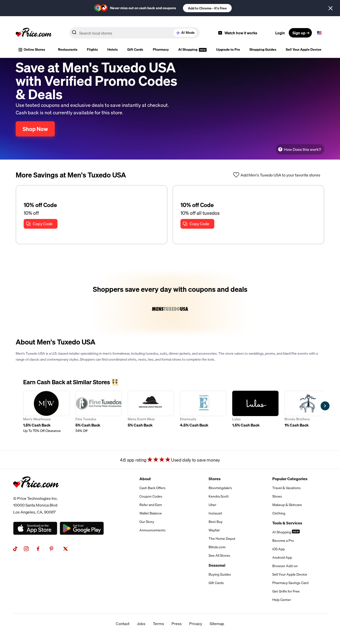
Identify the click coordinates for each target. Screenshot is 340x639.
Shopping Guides (262, 49)
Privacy (195, 624)
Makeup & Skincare (287, 505)
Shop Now (35, 129)
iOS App (278, 549)
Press (176, 624)
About (145, 478)
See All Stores (219, 555)
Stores (215, 478)
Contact (122, 624)
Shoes (277, 496)
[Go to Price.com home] (34, 33)
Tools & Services (287, 523)
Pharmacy (161, 49)
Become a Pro (283, 540)
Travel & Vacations (286, 488)
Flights (92, 49)
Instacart (215, 513)
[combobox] (134, 33)
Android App (282, 557)
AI (188, 32)
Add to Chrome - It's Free (207, 8)
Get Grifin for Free (286, 591)
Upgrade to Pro (228, 49)
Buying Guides (220, 574)
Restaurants (67, 49)
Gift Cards (135, 49)
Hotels (112, 49)
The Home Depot (222, 538)
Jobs (141, 624)
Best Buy (216, 521)
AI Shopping (188, 49)
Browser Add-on (285, 566)
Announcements (152, 530)
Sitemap (217, 624)
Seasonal (217, 565)
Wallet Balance (150, 513)
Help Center (281, 599)
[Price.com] (36, 493)
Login (280, 33)
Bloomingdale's (220, 488)
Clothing (278, 513)
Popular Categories (289, 478)
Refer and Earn (150, 505)
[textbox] (319, 32)
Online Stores (34, 49)
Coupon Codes (150, 496)
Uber (212, 505)
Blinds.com (217, 547)
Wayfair (214, 530)
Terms (158, 624)
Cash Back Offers (152, 488)
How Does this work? (302, 149)
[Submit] (74, 34)
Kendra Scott (219, 496)
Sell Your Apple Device (303, 49)
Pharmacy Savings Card (290, 583)
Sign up (298, 33)
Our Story (146, 521)
